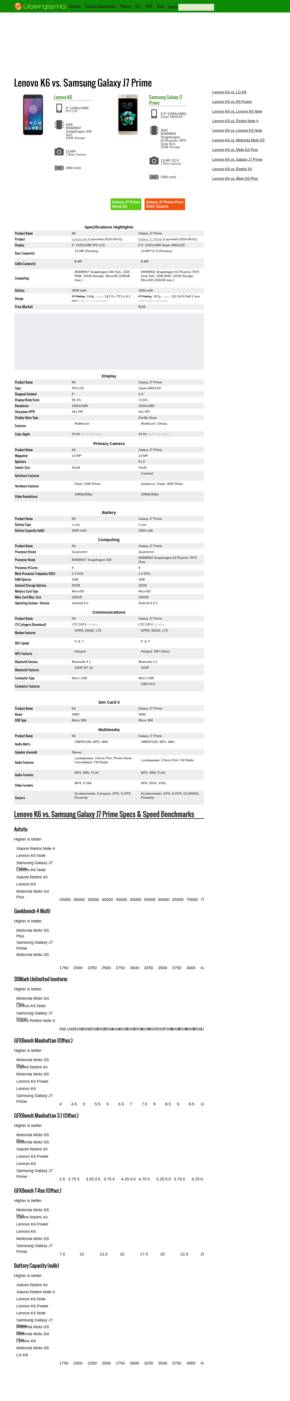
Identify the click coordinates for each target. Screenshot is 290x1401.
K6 (69, 97)
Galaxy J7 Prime (150, 239)
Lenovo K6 (79, 239)
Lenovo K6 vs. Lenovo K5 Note (237, 130)
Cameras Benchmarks (100, 6)
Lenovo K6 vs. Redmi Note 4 (235, 121)
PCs (138, 6)
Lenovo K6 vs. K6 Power (232, 102)
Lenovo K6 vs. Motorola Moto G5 (238, 140)
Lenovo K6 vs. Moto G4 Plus (235, 150)
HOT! (149, 6)
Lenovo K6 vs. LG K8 (229, 92)
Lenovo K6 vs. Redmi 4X (232, 169)
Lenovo (60, 97)
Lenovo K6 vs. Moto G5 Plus (235, 178)
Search (172, 7)
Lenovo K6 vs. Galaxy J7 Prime (237, 159)
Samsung (157, 97)
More (160, 6)
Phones (126, 6)
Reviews (74, 6)
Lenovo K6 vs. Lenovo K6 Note (237, 111)
